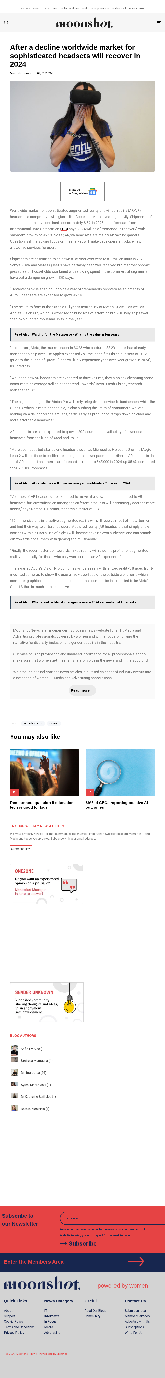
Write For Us (133, 1333)
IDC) (64, 229)
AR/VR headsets (32, 723)
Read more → (82, 690)
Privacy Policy (14, 1333)
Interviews (51, 1316)
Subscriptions (134, 1327)
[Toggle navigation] (135, 22)
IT (45, 1311)
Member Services (137, 1316)
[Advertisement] (82, 943)
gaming (54, 723)
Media (48, 1327)
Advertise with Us (137, 1321)
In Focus (50, 1321)
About (8, 1311)
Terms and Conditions (19, 1327)
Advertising (52, 1333)
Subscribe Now (21, 849)
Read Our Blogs (95, 1311)
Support (9, 1316)
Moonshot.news (20, 73)
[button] (6, 22)
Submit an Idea (135, 1311)
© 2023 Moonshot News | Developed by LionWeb (37, 1353)
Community (92, 1316)
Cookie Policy (13, 1321)
